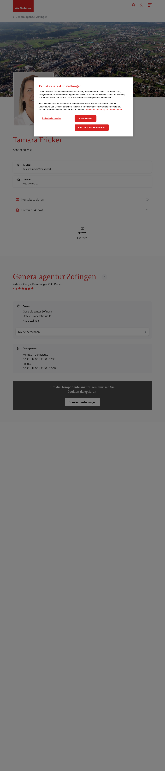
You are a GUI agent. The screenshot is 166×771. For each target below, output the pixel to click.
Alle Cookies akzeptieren (91, 127)
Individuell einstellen (51, 118)
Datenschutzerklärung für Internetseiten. (103, 109)
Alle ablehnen (85, 118)
